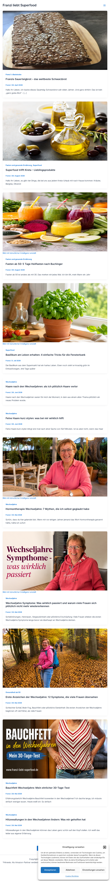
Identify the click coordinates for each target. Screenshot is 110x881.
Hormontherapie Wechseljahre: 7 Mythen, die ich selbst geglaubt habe (47, 508)
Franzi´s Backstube (13, 75)
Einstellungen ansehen (93, 870)
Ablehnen (70, 870)
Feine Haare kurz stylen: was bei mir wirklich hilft (35, 418)
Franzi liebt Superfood (19, 5)
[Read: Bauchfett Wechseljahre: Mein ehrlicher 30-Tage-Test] (55, 749)
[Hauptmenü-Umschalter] (104, 5)
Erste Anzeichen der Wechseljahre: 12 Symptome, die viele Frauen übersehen (52, 696)
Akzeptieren (50, 870)
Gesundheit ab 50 (13, 692)
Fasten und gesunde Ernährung (19, 165)
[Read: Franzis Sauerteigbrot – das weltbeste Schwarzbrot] (55, 40)
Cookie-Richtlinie (72, 876)
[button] (104, 847)
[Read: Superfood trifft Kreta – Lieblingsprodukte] (55, 131)
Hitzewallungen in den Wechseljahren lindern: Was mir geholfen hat (46, 819)
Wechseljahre (11, 382)
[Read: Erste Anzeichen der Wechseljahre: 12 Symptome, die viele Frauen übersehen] (55, 658)
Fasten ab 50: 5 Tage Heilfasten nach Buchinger (34, 263)
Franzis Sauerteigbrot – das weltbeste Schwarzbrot (36, 79)
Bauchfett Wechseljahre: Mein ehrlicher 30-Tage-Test (38, 787)
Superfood (37, 165)
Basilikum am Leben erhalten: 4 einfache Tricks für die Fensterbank (45, 354)
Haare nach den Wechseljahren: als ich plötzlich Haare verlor (42, 386)
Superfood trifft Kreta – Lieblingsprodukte (30, 169)
